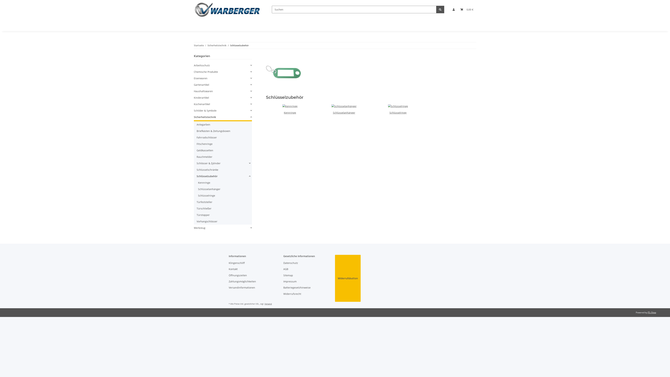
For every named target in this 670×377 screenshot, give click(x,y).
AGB (285, 269)
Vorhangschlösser (207, 221)
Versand (268, 303)
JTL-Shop (652, 312)
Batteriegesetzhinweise (297, 287)
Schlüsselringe (398, 112)
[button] (453, 9)
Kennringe (290, 112)
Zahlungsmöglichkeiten (242, 281)
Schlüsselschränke (207, 169)
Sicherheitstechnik (205, 117)
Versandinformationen (242, 287)
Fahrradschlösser (207, 137)
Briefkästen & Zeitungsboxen (213, 131)
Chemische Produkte (206, 71)
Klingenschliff (237, 263)
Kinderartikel (201, 97)
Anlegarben (203, 124)
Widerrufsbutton (348, 278)
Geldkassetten (205, 150)
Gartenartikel (201, 84)
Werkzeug (199, 228)
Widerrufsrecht (292, 293)
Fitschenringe (205, 144)
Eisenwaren (200, 78)
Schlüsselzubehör (207, 176)
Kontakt (233, 269)
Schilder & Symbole (205, 110)
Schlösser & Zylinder (209, 163)
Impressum (290, 281)
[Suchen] (440, 9)
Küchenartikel (202, 104)
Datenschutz (290, 263)
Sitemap (288, 275)
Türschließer (204, 208)
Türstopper (203, 215)
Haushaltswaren (203, 91)
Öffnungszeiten (238, 275)
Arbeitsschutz (202, 65)
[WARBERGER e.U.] (227, 9)
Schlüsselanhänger (344, 112)
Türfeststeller (204, 202)
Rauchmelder (204, 156)
